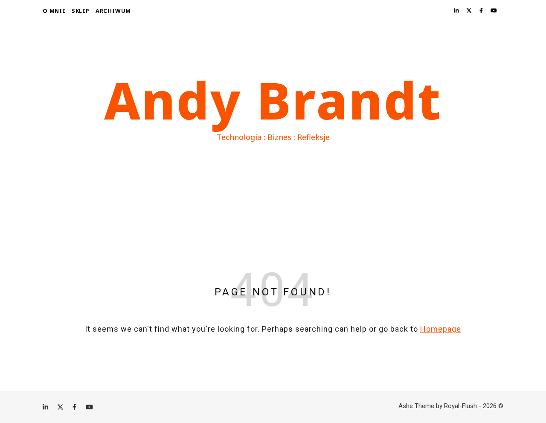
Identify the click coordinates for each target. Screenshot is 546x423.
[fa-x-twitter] (469, 10)
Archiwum (113, 11)
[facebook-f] (481, 10)
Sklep (81, 11)
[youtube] (494, 10)
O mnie (54, 11)
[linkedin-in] (457, 10)
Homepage (440, 328)
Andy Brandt (273, 100)
